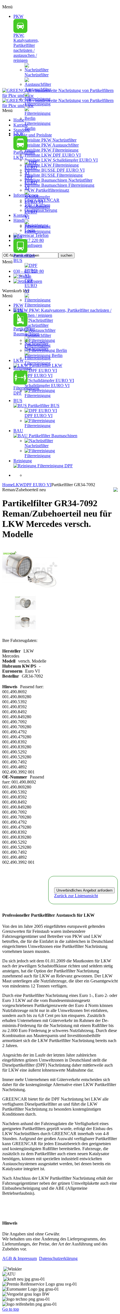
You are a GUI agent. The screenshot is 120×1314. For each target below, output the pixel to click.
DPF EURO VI (37, 484)
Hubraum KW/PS (19, 666)
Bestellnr (10, 676)
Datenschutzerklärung (58, 1258)
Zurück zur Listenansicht (76, 895)
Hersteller (11, 651)
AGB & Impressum (19, 1258)
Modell (8, 661)
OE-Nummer (14, 777)
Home (7, 484)
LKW (18, 484)
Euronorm (12, 671)
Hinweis (9, 686)
